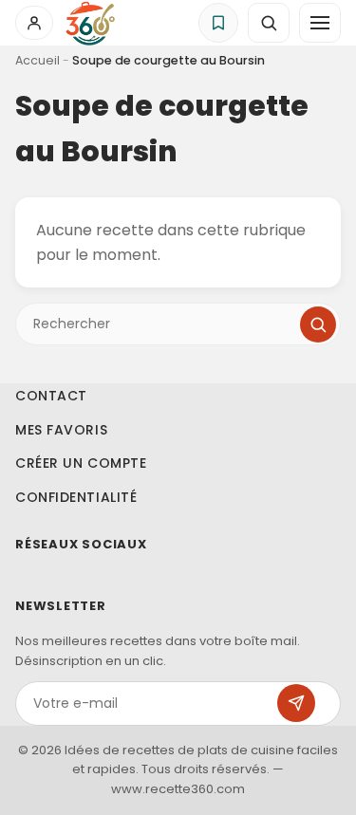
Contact (51, 395)
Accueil (37, 60)
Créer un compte (80, 463)
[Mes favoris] (218, 23)
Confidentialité (76, 497)
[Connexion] (34, 23)
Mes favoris (61, 429)
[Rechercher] (318, 324)
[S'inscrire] (296, 703)
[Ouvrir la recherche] (269, 23)
